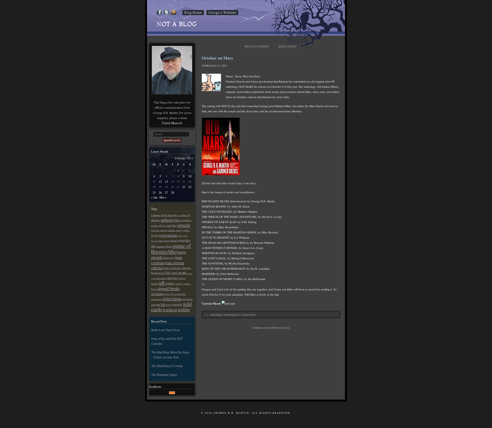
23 (183, 187)
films (169, 246)
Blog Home (193, 12)
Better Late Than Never (165, 330)
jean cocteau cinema (167, 265)
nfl (162, 282)
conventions (168, 235)
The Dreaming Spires (164, 375)
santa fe (179, 283)
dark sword (164, 240)
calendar (171, 230)
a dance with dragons (164, 215)
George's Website (222, 12)
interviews (169, 257)
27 (166, 192)
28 (172, 192)
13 (166, 181)
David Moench (172, 123)
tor (163, 304)
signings (157, 293)
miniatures (161, 278)
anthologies (216, 314)
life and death (175, 272)
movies (172, 277)
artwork (184, 220)
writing (184, 309)
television (172, 298)
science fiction (248, 314)
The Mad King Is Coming (167, 366)
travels (177, 304)
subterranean (156, 299)
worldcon (169, 309)
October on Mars (217, 58)
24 (189, 187)
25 (154, 192)
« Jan (154, 197)
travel (169, 305)
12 (160, 181)
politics (170, 283)
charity (179, 230)
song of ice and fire (175, 294)
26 (160, 192)
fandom (160, 246)
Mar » (163, 197)
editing (174, 240)
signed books (168, 288)
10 (189, 176)
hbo (172, 251)
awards (184, 225)
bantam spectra (231, 314)
